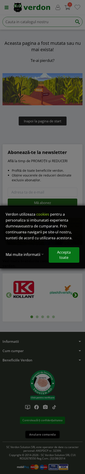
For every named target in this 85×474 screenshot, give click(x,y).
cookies (42, 214)
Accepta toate (64, 255)
